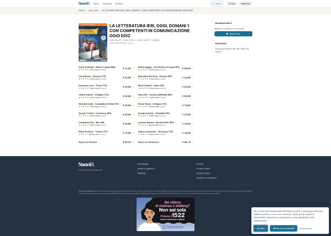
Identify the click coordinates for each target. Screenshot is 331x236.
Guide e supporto (146, 168)
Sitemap (142, 173)
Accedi (231, 3)
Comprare (107, 3)
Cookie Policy (203, 173)
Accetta (261, 228)
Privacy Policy (203, 168)
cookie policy (260, 220)
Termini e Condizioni (207, 178)
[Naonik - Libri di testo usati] (84, 3)
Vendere (119, 3)
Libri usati (93, 10)
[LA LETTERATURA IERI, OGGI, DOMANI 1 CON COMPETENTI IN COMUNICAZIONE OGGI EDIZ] (93, 42)
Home (96, 3)
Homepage (143, 164)
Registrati (245, 3)
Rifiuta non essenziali (283, 228)
